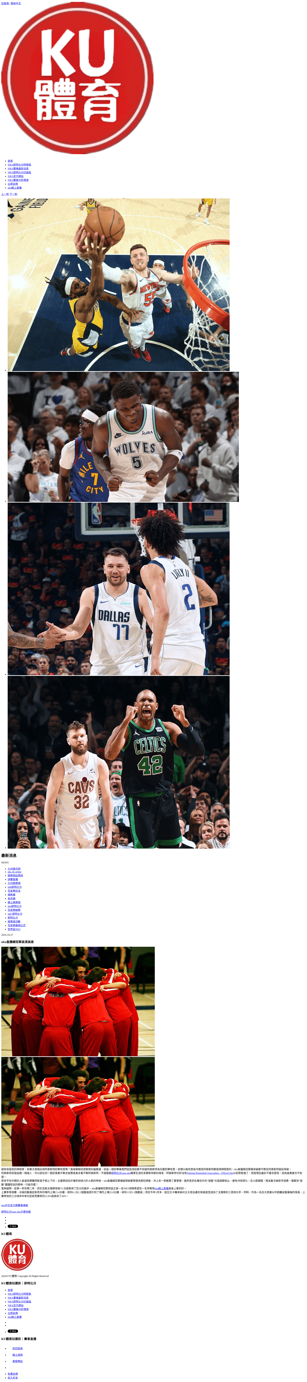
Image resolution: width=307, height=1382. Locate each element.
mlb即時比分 (15, 887)
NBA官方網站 (16, 1305)
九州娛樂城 (14, 883)
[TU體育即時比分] (17, 1269)
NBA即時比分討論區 (19, 1301)
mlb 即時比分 (15, 914)
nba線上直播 (162, 1188)
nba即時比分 (15, 906)
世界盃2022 (14, 929)
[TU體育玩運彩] (77, 152)
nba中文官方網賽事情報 (14, 1205)
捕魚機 (11, 894)
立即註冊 (13, 1313)
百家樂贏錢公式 (17, 925)
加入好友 (13, 1377)
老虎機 (11, 898)
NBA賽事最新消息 (18, 1297)
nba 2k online (14, 871)
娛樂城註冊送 (15, 875)
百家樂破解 (14, 910)
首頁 (10, 1290)
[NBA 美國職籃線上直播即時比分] (119, 847)
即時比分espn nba (120, 1173)
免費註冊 (13, 1374)
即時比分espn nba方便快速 (16, 1211)
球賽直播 (13, 879)
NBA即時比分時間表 (19, 1294)
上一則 (5, 194)
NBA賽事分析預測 (18, 1309)
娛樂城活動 (14, 921)
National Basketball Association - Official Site (210, 1173)
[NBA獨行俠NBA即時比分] (119, 674)
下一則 (13, 194)
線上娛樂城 (14, 902)
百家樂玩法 (14, 891)
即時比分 (13, 917)
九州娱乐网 (14, 868)
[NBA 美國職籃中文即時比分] (119, 370)
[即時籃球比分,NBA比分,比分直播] (123, 501)
